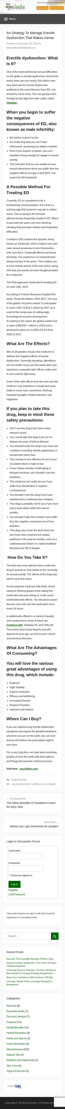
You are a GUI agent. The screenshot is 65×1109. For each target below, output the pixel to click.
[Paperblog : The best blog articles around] (14, 1088)
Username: (15, 850)
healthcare (36, 784)
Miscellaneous (14, 1049)
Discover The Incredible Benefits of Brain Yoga (29, 959)
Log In (14, 884)
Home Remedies (15, 1043)
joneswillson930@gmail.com (21, 47)
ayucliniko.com (29, 768)
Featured (11, 1022)
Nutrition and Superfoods (20, 1060)
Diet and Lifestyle (16, 1016)
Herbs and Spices (16, 1038)
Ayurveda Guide (15, 1011)
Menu (12, 18)
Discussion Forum (57, 8)
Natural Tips (13, 1054)
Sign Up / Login (42, 8)
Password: (14, 863)
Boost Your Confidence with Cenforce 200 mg (29, 977)
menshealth (49, 784)
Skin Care (12, 1065)
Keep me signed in (21, 875)
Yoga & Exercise (15, 1071)
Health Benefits (19, 779)
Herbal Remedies (16, 1033)
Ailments (11, 1005)
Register (13, 890)
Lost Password (17, 894)
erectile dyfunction (21, 784)
